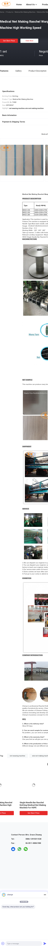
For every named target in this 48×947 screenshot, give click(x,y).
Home (2, 12)
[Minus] (45, 894)
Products (9, 12)
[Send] (45, 943)
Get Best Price (9, 41)
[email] (13, 849)
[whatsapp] (19, 849)
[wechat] (26, 849)
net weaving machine (17, 756)
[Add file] (2, 943)
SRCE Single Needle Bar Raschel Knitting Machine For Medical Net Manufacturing (16, 805)
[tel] (32, 849)
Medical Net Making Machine (25, 12)
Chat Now (29, 41)
